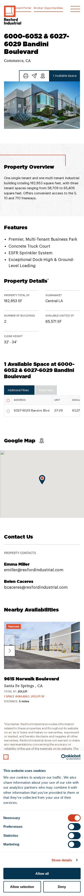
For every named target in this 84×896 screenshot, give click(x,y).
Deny (62, 887)
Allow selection (22, 887)
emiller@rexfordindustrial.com (33, 570)
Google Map (19, 440)
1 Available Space (65, 75)
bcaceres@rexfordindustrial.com (36, 587)
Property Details (26, 281)
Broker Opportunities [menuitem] (48, 7)
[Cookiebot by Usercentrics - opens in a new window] (61, 757)
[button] (12, 15)
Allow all (42, 873)
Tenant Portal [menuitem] (22, 7)
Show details (62, 860)
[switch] (74, 826)
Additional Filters (18, 390)
